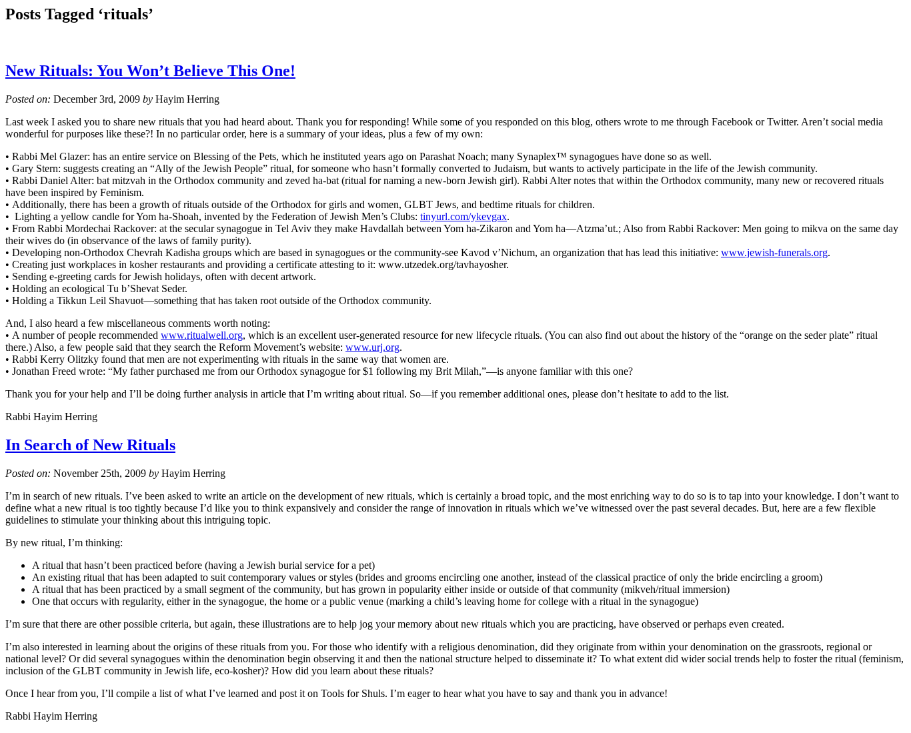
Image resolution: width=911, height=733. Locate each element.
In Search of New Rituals (90, 445)
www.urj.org (372, 347)
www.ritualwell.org (202, 335)
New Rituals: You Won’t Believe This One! (150, 70)
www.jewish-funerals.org (774, 252)
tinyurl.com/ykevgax (463, 216)
